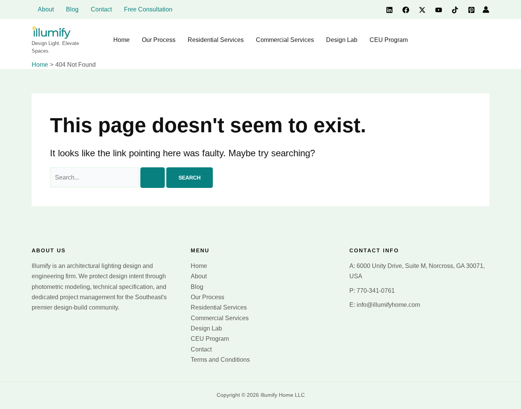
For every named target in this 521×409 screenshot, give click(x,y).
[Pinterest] (471, 9)
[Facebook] (405, 9)
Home (199, 266)
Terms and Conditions (220, 359)
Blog (197, 287)
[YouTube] (438, 9)
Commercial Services (220, 318)
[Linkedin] (389, 9)
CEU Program (210, 338)
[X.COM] (422, 9)
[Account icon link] (485, 9)
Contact (201, 349)
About (199, 276)
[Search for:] (108, 177)
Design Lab (206, 328)
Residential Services (219, 307)
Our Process (207, 297)
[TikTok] (455, 9)
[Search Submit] (152, 177)
